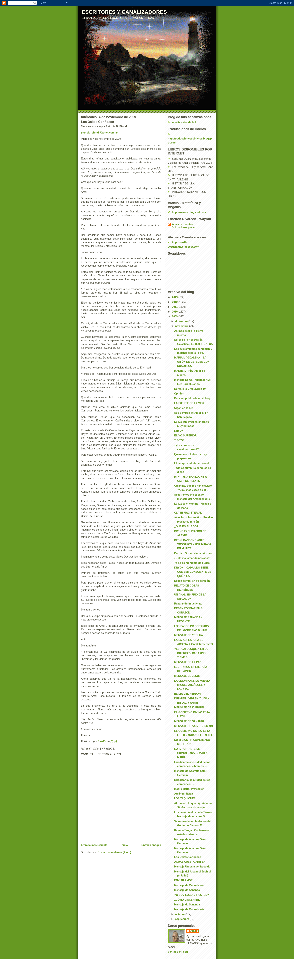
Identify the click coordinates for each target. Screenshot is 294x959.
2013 (175, 297)
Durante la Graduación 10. (190, 388)
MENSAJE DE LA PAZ (187, 662)
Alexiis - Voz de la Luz (186, 122)
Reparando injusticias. (188, 603)
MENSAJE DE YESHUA (188, 635)
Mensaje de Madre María (189, 885)
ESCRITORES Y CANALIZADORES (124, 12)
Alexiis (194, 930)
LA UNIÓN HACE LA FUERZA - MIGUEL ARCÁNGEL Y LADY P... (193, 685)
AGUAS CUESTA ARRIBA (189, 861)
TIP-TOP (179, 440)
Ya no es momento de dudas (192, 562)
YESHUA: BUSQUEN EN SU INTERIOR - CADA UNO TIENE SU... (191, 653)
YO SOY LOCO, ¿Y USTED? (191, 894)
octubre (180, 914)
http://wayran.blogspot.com (189, 212)
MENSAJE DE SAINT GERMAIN (193, 726)
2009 (175, 316)
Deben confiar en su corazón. (192, 580)
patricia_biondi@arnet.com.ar (99, 132)
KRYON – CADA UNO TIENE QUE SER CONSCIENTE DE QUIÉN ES (192, 572)
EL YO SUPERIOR (185, 435)
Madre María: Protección (189, 788)
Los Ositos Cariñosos (187, 856)
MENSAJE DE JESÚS (187, 675)
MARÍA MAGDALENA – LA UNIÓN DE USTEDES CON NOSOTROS (191, 361)
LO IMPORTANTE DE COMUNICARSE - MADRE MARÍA (191, 753)
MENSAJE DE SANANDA (189, 721)
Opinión (179, 393)
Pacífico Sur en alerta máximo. (193, 553)
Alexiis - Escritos (182, 224)
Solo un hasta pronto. (184, 227)
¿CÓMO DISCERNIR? (187, 899)
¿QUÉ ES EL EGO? (186, 526)
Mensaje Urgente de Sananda (192, 866)
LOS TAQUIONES (185, 798)
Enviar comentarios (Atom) (114, 852)
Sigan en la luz (183, 407)
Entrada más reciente (94, 844)
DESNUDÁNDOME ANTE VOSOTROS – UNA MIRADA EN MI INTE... (192, 544)
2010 (175, 311)
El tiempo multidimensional (191, 463)
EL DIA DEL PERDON (187, 693)
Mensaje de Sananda (187, 889)
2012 (175, 302)
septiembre (182, 918)
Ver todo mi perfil (178, 951)
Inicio (124, 844)
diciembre (181, 321)
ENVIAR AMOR (183, 880)
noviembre (182, 326)
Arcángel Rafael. (184, 793)
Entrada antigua (151, 844)
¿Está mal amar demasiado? (192, 558)
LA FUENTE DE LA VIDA (189, 403)
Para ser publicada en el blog (192, 398)
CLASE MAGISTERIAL (188, 512)
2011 (175, 306)
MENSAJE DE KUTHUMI (189, 707)
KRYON (178, 430)
